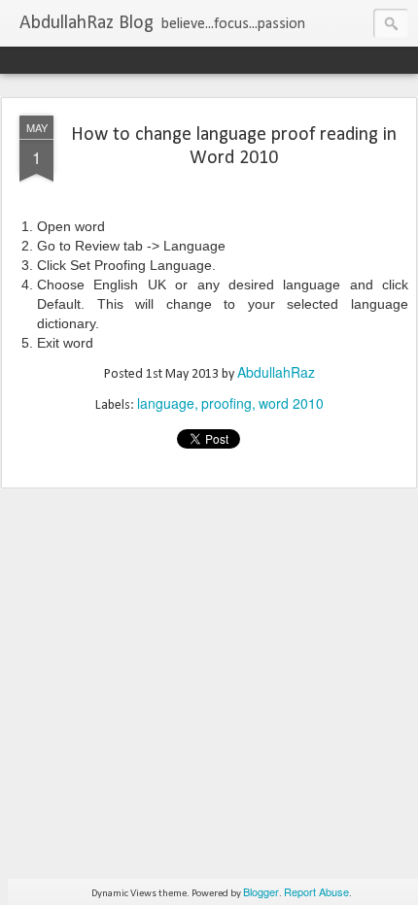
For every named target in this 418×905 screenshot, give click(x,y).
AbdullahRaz (276, 372)
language (165, 403)
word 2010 (291, 403)
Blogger (261, 891)
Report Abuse (316, 891)
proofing (226, 403)
